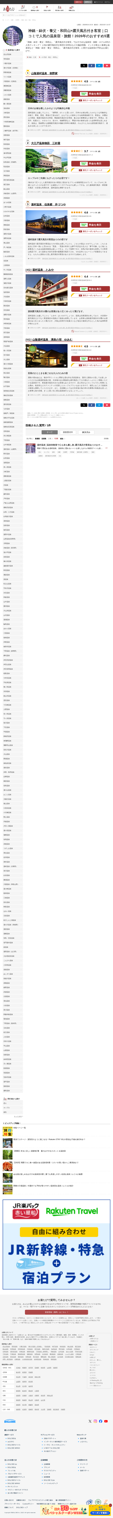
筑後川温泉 (7, 978)
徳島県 (18, 1405)
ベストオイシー (95, 1365)
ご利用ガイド (94, 1341)
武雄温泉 (7, 992)
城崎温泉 (7, 835)
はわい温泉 (7, 911)
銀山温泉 (7, 189)
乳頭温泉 (7, 166)
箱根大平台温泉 (9, 418)
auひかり (11, 1441)
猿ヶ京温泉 (7, 350)
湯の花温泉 (7, 830)
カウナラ (92, 1373)
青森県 (24, 1368)
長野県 (24, 1381)
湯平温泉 (7, 1082)
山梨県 (18, 1381)
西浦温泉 (7, 759)
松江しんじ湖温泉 (10, 920)
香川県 (24, 1405)
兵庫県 (65, 452)
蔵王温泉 (7, 184)
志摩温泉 (7, 776)
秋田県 (43, 1368)
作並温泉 (7, 148)
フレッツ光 (11, 1470)
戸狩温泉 (7, 498)
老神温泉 (7, 337)
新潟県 (30, 1381)
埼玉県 (18, 1377)
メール (82, 1467)
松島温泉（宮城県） (10, 162)
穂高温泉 (7, 530)
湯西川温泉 (7, 314)
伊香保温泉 (7, 323)
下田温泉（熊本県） (10, 1023)
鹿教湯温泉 (7, 476)
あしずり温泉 (8, 974)
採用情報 (47, 1477)
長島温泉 (7, 786)
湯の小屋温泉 (8, 364)
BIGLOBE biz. (12, 1464)
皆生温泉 (7, 902)
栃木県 (18, 1372)
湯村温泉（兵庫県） (10, 866)
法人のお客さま (10, 1460)
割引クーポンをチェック (92, 100)
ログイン (107, 2)
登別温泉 (7, 59)
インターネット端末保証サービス (55, 1441)
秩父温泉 (7, 373)
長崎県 (30, 1409)
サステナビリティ (50, 1470)
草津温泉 (7, 319)
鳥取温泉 (7, 907)
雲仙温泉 (7, 1001)
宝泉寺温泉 (7, 1077)
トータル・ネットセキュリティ (54, 1445)
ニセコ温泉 (7, 95)
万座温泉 (7, 328)
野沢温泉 (7, 454)
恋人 (5, 1103)
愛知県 (30, 1391)
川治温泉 (7, 296)
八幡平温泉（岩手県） (11, 131)
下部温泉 (7, 440)
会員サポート (84, 1470)
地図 (75, 88)
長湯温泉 (7, 1073)
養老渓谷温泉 (8, 395)
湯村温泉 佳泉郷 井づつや (48, 204)
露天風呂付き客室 (50, 456)
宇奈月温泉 (7, 588)
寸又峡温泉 (7, 705)
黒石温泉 (7, 117)
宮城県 (37, 1368)
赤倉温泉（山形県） (10, 193)
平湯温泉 (7, 732)
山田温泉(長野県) (9, 539)
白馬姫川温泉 (8, 516)
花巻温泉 (7, 135)
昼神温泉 (7, 521)
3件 (99, 151)
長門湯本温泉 (8, 942)
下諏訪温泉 (7, 489)
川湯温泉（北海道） (10, 81)
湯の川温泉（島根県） (11, 925)
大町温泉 (7, 471)
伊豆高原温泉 (8, 660)
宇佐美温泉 (7, 682)
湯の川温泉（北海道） (11, 68)
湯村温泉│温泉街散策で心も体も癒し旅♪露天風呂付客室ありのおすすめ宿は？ (67, 130)
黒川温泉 (7, 1010)
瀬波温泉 (7, 575)
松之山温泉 (7, 584)
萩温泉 (6, 947)
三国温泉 (7, 633)
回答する (78, 2)
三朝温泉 (7, 898)
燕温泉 (6, 579)
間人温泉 (7, 817)
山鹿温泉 (7, 1050)
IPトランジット (13, 1486)
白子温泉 (7, 386)
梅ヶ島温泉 (7, 687)
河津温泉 (7, 691)
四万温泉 (7, 332)
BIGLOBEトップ (22, 1507)
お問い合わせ (9, 1500)
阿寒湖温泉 (7, 72)
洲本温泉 (7, 862)
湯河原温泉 (7, 404)
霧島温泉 (7, 1090)
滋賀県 (18, 1395)
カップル (7, 1108)
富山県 (18, 1386)
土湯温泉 (7, 265)
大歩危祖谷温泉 (9, 956)
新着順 (37, 438)
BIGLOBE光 (12, 1438)
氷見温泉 (7, 593)
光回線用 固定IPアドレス (16, 1477)
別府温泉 (7, 1055)
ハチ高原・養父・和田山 (48, 57)
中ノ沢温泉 (7, 270)
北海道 (18, 1368)
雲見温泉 (7, 700)
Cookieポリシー (28, 1504)
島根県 (24, 1400)
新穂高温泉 (7, 736)
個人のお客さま (10, 1430)
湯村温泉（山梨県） (10, 449)
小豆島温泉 (7, 965)
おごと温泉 (7, 794)
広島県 (37, 1400)
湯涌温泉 (7, 619)
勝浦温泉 (7, 880)
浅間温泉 (7, 463)
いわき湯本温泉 (9, 256)
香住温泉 (7, 853)
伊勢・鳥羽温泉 (9, 772)
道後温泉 (7, 969)
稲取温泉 (7, 673)
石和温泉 (7, 431)
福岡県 (18, 1409)
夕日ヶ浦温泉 (8, 826)
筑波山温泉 (7, 368)
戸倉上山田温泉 (9, 503)
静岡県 (18, 1391)
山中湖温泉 (7, 445)
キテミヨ (92, 1362)
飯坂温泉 (7, 252)
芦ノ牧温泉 (7, 247)
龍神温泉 (7, 893)
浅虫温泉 (7, 108)
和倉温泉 (7, 597)
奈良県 (43, 1395)
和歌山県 (50, 1395)
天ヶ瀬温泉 (7, 1064)
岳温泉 (6, 261)
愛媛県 (30, 1405)
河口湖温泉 (7, 436)
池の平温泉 (7, 552)
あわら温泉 (7, 628)
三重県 (37, 1391)
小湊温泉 (7, 382)
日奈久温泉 (7, 1041)
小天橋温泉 (7, 812)
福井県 (30, 1386)
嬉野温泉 (7, 987)
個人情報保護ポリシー (63, 1500)
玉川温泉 (7, 171)
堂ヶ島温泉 (7, 714)
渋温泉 (6, 485)
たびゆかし (93, 1378)
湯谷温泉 (7, 767)
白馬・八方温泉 (9, 512)
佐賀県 (24, 1409)
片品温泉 (7, 346)
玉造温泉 (7, 916)
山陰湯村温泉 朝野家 (44, 73)
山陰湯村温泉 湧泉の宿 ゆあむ (52, 339)
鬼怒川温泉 (7, 283)
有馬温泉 (7, 839)
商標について (9, 1507)
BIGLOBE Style (49, 1480)
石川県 (24, 1386)
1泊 (60, 456)
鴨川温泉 (7, 377)
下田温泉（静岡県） (10, 651)
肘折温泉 (7, 229)
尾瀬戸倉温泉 (8, 341)
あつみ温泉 (7, 202)
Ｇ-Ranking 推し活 (96, 1380)
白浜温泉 (7, 875)
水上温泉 (7, 359)
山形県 (49, 1368)
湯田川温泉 (7, 234)
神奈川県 (37, 1377)
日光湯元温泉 (8, 288)
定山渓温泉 (7, 54)
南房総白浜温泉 (9, 391)
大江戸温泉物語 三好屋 (45, 143)
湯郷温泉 (7, 934)
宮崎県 (49, 1409)
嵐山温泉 (7, 803)
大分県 (43, 1409)
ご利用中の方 (82, 1460)
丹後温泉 (7, 821)
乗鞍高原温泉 (8, 507)
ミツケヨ (92, 1375)
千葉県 (24, 1377)
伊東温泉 (7, 642)
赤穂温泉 (7, 844)
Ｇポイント (93, 1347)
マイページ (99, 2)
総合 (61, 438)
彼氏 (5, 1112)
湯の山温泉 (7, 790)
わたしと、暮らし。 (96, 1360)
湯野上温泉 (7, 279)
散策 (93, 452)
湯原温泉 (7, 929)
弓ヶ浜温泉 (7, 718)
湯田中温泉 (7, 534)
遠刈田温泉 (7, 153)
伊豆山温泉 (7, 664)
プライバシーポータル (12, 1504)
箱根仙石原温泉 (9, 427)
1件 (99, 276)
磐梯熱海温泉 (8, 274)
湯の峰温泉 (7, 889)
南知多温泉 (7, 763)
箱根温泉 (7, 400)
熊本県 (37, 1409)
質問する (88, 2)
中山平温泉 (7, 157)
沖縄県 (63, 1409)
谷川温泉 (7, 355)
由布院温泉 (7, 1059)
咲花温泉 (7, 570)
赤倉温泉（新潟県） (10, 548)
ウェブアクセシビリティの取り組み (40, 1500)
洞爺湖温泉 (7, 90)
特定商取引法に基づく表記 (46, 1504)
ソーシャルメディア (51, 1483)
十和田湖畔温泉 (9, 122)
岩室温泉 (7, 557)
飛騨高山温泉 (8, 745)
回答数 (44, 438)
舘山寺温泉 (7, 696)
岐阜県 (24, 1391)
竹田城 (72, 452)
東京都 (30, 1377)
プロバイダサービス (15, 1474)
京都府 (24, 1395)
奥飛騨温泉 (7, 741)
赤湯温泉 (7, 198)
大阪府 (30, 1395)
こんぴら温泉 (8, 960)
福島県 (55, 1368)
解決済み (86, 432)
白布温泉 (7, 216)
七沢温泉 (7, 409)
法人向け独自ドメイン (15, 1493)
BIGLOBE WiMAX (14, 1448)
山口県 (43, 1400)
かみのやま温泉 (9, 211)
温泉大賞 (83, 1438)
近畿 (59, 452)
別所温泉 (7, 525)
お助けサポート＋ (50, 1438)
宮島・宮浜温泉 (9, 938)
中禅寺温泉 (7, 301)
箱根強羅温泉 (8, 422)
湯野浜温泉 (7, 238)
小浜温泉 (7, 1005)
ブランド (47, 1467)
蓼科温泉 (7, 494)
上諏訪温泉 (7, 480)
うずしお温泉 (8, 848)
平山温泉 (7, 1046)
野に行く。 (93, 1370)
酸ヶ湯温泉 (7, 104)
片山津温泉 (7, 611)
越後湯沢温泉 (8, 566)
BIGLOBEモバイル (14, 1445)
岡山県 (30, 1400)
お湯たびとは (94, 1338)
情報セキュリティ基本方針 (67, 1504)
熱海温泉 (7, 637)
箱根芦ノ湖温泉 (9, 413)
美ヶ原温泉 (7, 467)
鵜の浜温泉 (7, 561)
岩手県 (30, 1368)
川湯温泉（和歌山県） (11, 884)
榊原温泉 (7, 781)
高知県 (37, 1405)
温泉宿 (40, 456)
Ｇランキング (94, 1350)
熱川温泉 (7, 723)
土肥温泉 (7, 709)
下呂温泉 (7, 727)
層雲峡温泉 (7, 86)
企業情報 (44, 1460)
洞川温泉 (7, 871)
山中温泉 (7, 602)
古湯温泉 (7, 996)
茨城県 (30, 1372)
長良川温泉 (7, 750)
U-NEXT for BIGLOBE (52, 1448)
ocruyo (92, 1355)
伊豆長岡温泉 (8, 669)
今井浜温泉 (7, 678)
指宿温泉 (7, 1086)
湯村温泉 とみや (43, 269)
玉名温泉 (7, 1028)
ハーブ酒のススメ (95, 1385)
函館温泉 (7, 99)
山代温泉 (7, 615)
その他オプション (50, 1451)
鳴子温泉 (7, 140)
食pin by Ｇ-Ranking (96, 1383)
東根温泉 (7, 225)
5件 (99, 81)
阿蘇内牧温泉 (8, 1014)
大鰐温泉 (7, 113)
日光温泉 (7, 310)
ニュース (47, 1474)
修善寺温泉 (7, 646)
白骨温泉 (7, 458)
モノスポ (92, 1367)
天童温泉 (7, 220)
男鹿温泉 (7, 175)
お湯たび (92, 1357)
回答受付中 (68, 432)
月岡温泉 (7, 543)
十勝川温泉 (7, 63)
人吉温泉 (7, 1037)
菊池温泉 (7, 1019)
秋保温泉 (7, 144)
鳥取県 (18, 1400)
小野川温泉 (7, 207)
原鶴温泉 (7, 983)
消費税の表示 (21, 1500)
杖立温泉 (7, 1032)
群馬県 (24, 1372)
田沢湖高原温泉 (9, 180)
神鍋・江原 (32, 57)
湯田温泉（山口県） (10, 951)
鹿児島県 (56, 1409)
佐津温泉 (7, 857)
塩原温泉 (7, 292)
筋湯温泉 (7, 1068)
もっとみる (18, 1116)
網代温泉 (7, 655)
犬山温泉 (7, 754)
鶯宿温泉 (7, 126)
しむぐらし (84, 1441)
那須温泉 (7, 306)
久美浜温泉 (7, 808)
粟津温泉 (7, 606)
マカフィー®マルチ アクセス (18, 1490)
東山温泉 (7, 243)
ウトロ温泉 (7, 77)
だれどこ (92, 1352)
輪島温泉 (7, 624)
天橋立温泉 (7, 799)
